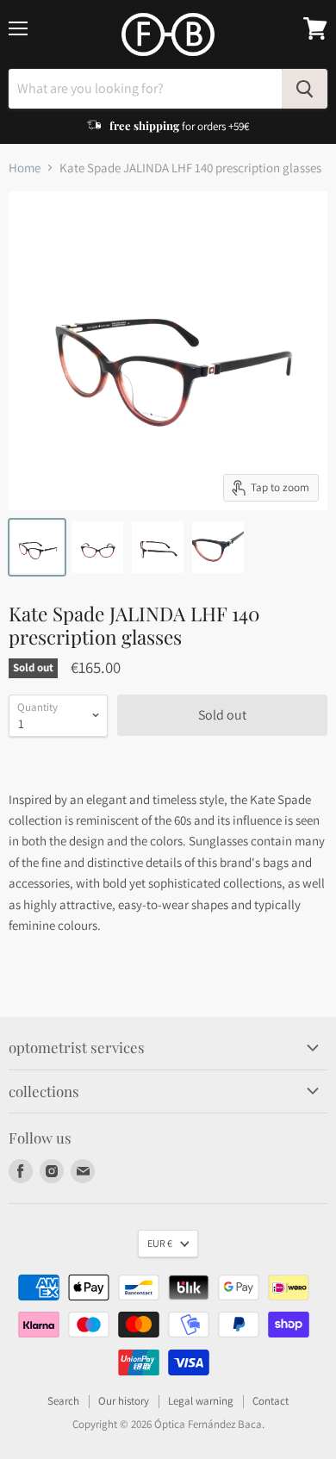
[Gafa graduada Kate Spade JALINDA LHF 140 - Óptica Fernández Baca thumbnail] (37, 547)
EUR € (159, 1243)
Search (63, 1401)
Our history (123, 1401)
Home (24, 167)
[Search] (304, 89)
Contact (270, 1401)
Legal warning (200, 1401)
